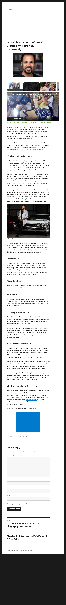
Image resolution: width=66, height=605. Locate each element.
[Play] (8, 90)
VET (26, 436)
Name (9, 480)
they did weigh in (31, 399)
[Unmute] (9, 90)
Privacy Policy (11, 550)
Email (9, 488)
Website (9, 495)
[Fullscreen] (22, 90)
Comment (10, 456)
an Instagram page (15, 393)
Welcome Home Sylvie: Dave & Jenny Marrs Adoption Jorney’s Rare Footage (33, 94)
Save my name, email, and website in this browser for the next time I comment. (29, 504)
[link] (9, 94)
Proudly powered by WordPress (24, 550)
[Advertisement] (33, 29)
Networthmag (12, 436)
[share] (56, 93)
